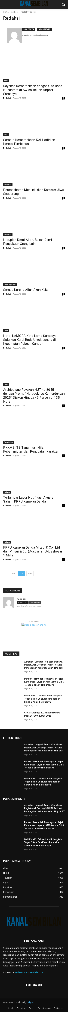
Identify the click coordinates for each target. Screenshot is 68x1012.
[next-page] (37, 573)
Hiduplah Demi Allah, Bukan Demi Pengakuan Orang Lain (27, 242)
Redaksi (7, 98)
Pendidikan (8, 442)
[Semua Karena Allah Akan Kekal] (34, 270)
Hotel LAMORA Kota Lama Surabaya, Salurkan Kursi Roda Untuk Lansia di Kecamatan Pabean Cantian (30, 340)
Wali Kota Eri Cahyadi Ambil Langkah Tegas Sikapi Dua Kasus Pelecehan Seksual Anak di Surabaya (43, 698)
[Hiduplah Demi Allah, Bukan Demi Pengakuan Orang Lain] (34, 220)
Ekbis (6, 134)
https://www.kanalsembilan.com (35, 35)
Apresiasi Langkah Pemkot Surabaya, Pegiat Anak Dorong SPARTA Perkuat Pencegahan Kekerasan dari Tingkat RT (44, 664)
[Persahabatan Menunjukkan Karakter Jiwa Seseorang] (34, 170)
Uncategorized (10, 284)
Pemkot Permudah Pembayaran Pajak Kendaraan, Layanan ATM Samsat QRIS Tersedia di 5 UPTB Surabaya (44, 682)
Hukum (7, 492)
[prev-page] (5, 573)
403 (13, 573)
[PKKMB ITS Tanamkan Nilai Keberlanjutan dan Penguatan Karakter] (34, 428)
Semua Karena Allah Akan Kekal (26, 290)
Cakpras (30, 1002)
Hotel (6, 80)
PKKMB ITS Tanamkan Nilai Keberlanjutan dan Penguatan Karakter (31, 449)
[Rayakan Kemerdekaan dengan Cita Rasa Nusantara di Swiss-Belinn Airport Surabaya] (34, 66)
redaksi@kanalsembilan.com (29, 972)
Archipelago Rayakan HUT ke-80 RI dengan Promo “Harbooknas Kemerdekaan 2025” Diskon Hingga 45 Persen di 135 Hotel (34, 395)
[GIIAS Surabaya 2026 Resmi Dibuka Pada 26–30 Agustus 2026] (12, 717)
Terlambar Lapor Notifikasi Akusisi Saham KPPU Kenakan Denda (28, 499)
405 (30, 573)
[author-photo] (14, 35)
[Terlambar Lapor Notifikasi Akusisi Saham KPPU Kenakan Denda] (34, 478)
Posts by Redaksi (28, 12)
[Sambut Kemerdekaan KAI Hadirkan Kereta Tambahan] (34, 120)
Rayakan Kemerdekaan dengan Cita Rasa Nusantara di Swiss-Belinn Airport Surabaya (32, 90)
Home (6, 12)
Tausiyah (8, 184)
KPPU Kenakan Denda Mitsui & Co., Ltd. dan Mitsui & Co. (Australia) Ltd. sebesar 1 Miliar (32, 551)
